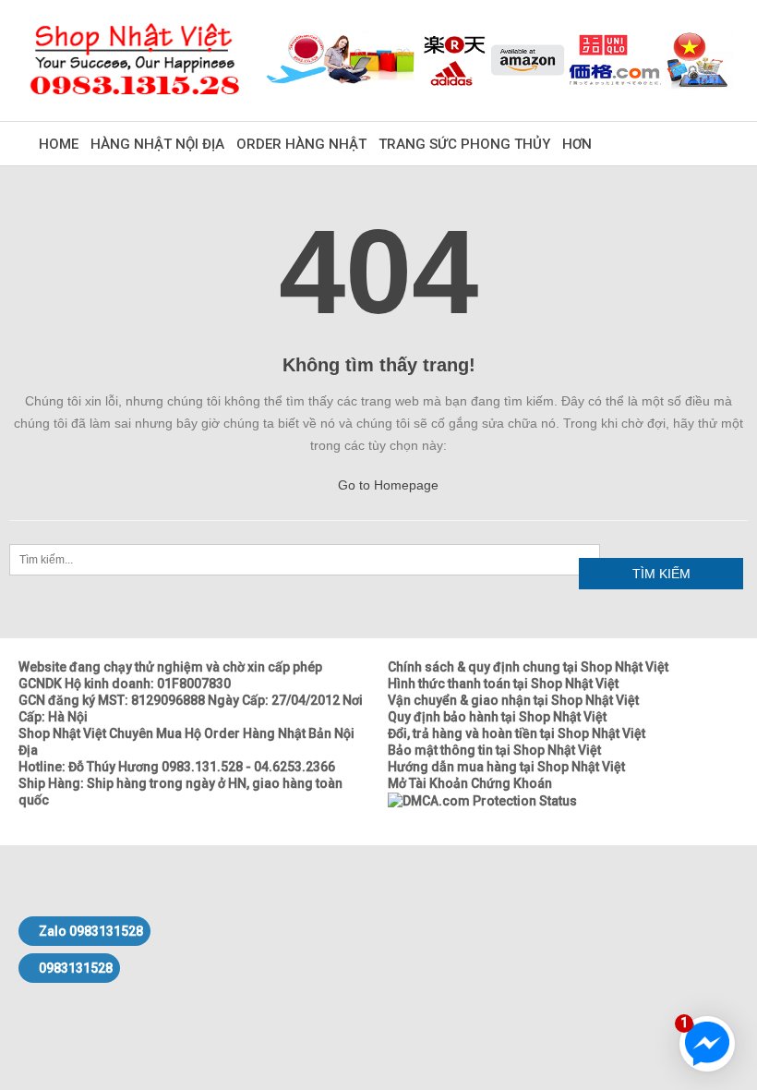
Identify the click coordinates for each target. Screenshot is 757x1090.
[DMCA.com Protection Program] (482, 800)
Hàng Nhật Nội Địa (157, 144)
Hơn (577, 144)
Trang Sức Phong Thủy (464, 144)
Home (58, 144)
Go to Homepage (386, 485)
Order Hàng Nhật (301, 144)
